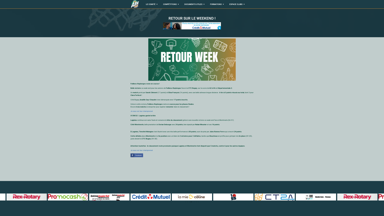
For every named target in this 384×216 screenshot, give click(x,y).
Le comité (150, 4)
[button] (133, 197)
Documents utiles (193, 4)
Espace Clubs (235, 4)
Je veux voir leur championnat (141, 111)
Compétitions (170, 4)
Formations (216, 4)
